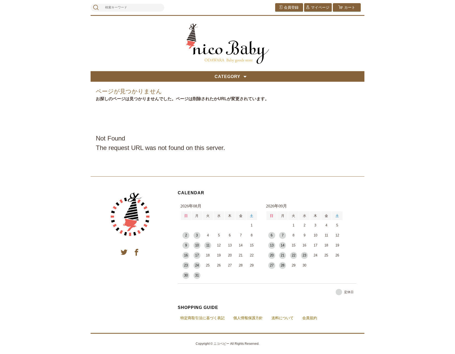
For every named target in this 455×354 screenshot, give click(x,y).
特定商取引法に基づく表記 (202, 318)
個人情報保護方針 (248, 318)
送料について (282, 318)
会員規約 (309, 318)
